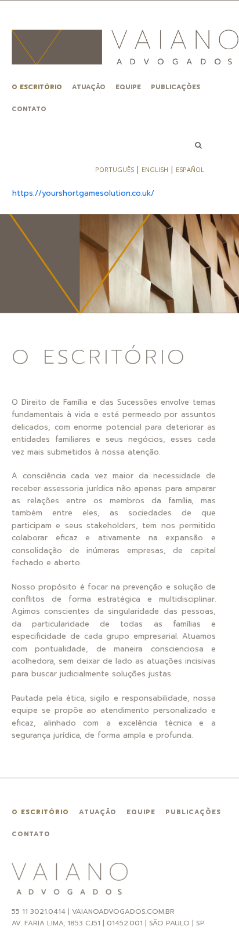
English (155, 169)
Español (190, 169)
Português (114, 169)
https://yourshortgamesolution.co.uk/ (83, 193)
